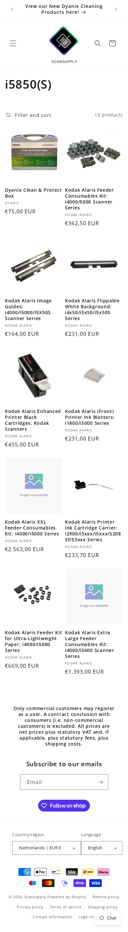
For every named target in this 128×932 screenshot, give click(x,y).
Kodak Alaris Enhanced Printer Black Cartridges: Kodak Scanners (33, 420)
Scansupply (35, 896)
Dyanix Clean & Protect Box (33, 193)
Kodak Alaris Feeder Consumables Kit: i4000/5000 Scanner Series (89, 199)
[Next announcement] (116, 9)
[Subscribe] (101, 782)
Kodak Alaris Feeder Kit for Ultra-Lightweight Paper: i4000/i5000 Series (33, 641)
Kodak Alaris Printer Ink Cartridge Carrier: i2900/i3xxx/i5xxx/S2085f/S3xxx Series (93, 531)
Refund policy (106, 896)
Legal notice (89, 916)
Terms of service (65, 906)
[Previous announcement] (12, 9)
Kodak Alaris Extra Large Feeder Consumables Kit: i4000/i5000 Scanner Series (89, 644)
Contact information (52, 916)
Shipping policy (103, 906)
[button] (13, 43)
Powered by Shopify (66, 896)
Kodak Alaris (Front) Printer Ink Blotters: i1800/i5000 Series (90, 417)
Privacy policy (30, 906)
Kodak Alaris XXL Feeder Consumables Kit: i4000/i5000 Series (32, 528)
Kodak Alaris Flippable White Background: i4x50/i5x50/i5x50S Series (92, 309)
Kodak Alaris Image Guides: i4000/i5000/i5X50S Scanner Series (28, 309)
